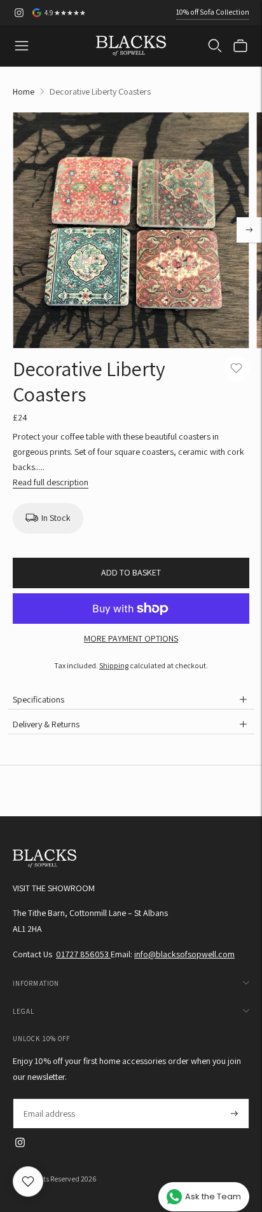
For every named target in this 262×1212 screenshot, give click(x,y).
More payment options (131, 638)
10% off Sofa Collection (212, 12)
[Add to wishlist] (236, 369)
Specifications (38, 699)
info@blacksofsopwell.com (184, 954)
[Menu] (22, 46)
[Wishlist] (28, 1181)
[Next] (249, 230)
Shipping (113, 665)
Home (23, 91)
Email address (48, 1098)
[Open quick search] (215, 46)
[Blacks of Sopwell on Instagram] (19, 12)
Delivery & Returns (46, 724)
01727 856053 (83, 954)
